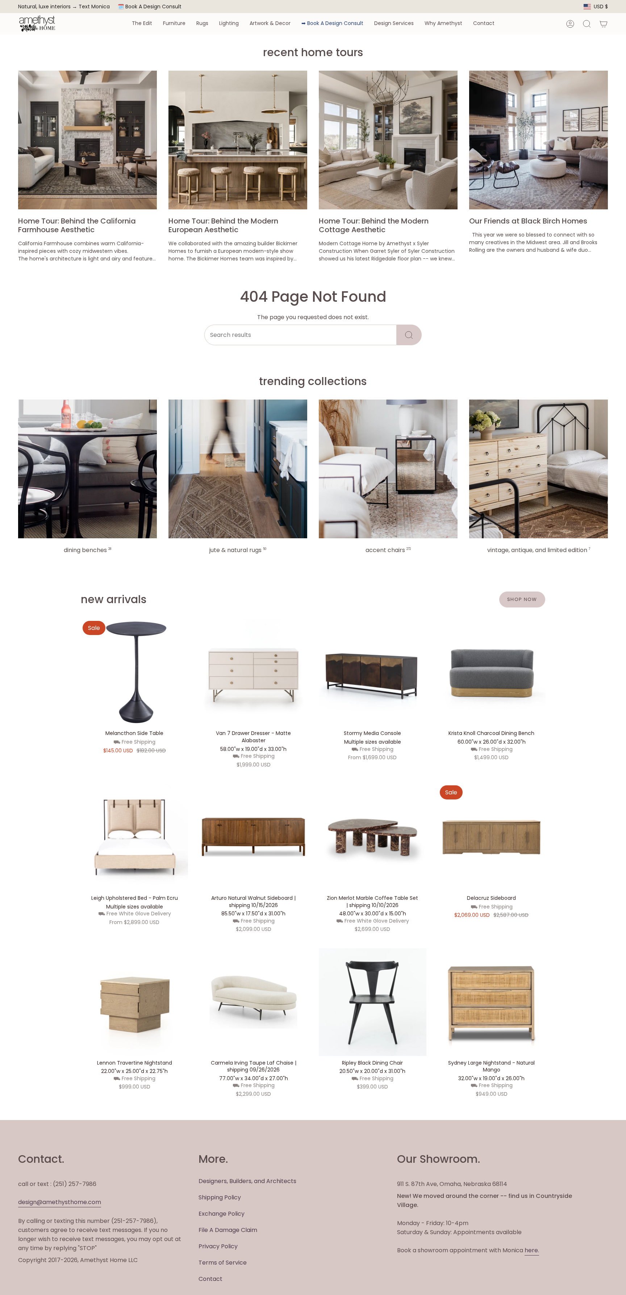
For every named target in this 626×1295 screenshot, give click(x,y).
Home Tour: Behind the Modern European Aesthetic (223, 225)
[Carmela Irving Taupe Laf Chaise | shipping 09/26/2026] (253, 1002)
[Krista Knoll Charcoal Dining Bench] (492, 673)
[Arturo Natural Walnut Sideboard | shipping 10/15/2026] (253, 837)
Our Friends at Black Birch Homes (528, 221)
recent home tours (313, 52)
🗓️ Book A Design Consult (149, 6)
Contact (210, 1279)
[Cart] (603, 24)
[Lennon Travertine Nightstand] (134, 1002)
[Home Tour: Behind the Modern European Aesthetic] (237, 140)
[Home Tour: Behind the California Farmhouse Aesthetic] (87, 140)
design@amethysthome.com (59, 1202)
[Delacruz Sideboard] (492, 837)
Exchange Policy (222, 1214)
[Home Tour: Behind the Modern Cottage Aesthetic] (388, 140)
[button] (142, 24)
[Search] (409, 335)
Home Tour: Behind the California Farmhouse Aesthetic (77, 225)
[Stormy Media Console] (372, 673)
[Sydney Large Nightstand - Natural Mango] (492, 1002)
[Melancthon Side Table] (134, 673)
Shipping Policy (220, 1197)
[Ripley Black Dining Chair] (372, 1002)
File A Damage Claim (228, 1230)
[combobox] (300, 335)
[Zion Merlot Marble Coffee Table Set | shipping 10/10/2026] (372, 837)
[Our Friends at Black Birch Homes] (538, 140)
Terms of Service (223, 1262)
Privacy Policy (218, 1246)
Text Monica (94, 7)
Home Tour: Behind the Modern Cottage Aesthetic (374, 225)
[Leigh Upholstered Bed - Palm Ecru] (134, 837)
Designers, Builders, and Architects (247, 1181)
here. (532, 1250)
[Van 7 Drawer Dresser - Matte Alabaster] (253, 673)
